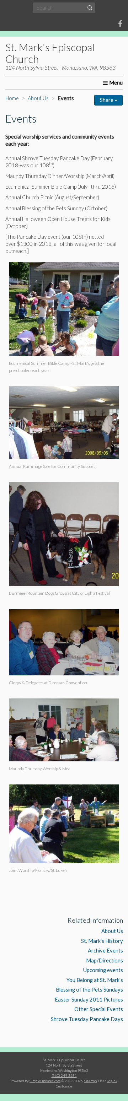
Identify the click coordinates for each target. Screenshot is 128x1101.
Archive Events (105, 951)
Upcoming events (103, 970)
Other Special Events (98, 1009)
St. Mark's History (102, 941)
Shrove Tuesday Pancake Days (87, 1019)
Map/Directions (104, 960)
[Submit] (90, 7)
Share (107, 100)
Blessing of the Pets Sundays (89, 990)
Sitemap (90, 1081)
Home (12, 98)
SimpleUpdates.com (45, 1081)
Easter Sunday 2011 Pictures (89, 1000)
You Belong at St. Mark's (94, 980)
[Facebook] (120, 23)
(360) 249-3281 (64, 1075)
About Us (38, 98)
